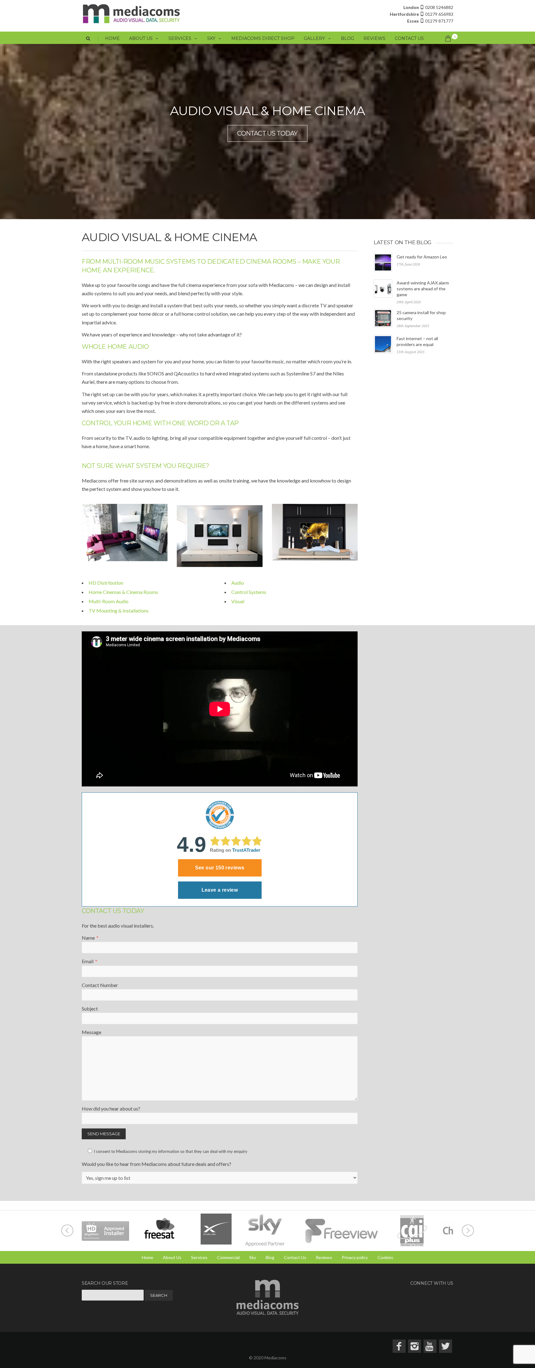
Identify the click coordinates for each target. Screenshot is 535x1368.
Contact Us (409, 38)
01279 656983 (421, 14)
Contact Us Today (267, 133)
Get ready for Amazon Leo (422, 256)
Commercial (228, 1257)
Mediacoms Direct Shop (262, 38)
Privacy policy (355, 1257)
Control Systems (248, 592)
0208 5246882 (428, 7)
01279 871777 (430, 21)
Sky (211, 38)
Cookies (385, 1257)
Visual (237, 601)
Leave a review (220, 890)
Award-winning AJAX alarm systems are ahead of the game (423, 288)
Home (112, 38)
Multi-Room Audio (108, 601)
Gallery (314, 38)
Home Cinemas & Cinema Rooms (123, 592)
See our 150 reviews (220, 867)
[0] (446, 38)
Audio (237, 583)
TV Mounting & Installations (119, 610)
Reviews (374, 38)
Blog (347, 38)
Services (179, 38)
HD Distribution (106, 583)
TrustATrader (246, 850)
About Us (141, 38)
